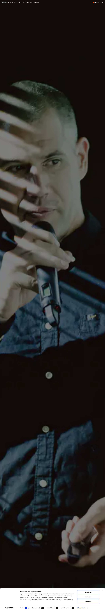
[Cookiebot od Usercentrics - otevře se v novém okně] (10, 608)
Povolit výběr (88, 596)
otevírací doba (98, 2)
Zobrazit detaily (81, 608)
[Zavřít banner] (102, 590)
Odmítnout (88, 601)
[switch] (41, 608)
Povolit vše (88, 592)
